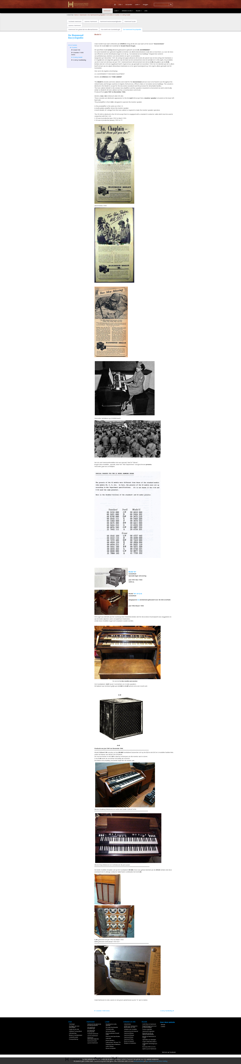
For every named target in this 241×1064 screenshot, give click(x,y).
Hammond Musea (129, 1033)
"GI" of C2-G (137, 594)
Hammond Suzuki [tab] (130, 21)
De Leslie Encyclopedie (112, 1027)
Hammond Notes (128, 1037)
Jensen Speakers (110, 1040)
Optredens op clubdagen (149, 1039)
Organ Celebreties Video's (149, 1041)
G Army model (125, 15)
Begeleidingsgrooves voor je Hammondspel (149, 1026)
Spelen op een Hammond (149, 1049)
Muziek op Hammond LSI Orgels (149, 1037)
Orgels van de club (74, 1029)
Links (145, 11)
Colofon (163, 1026)
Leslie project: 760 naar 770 (113, 1042)
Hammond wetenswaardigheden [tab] (110, 21)
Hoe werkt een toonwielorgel (91, 1028)
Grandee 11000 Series (103, 1011)
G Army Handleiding (79, 60)
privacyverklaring (139, 1061)
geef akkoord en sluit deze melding (156, 1061)
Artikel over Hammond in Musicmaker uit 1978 (130, 1026)
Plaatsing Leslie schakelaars (113, 1044)
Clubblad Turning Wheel (75, 1031)
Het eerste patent (110, 1031)
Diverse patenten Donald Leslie (112, 1033)
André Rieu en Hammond (149, 1024)
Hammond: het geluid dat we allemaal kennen (94, 1024)
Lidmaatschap (73, 1033)
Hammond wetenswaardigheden (93, 1038)
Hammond (107, 11)
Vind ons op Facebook (169, 1052)
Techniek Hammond (92, 1034)
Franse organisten (147, 1029)
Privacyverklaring (73, 1039)
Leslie (116, 11)
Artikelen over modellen (130, 1029)
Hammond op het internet (131, 1031)
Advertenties (127, 1024)
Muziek (138, 11)
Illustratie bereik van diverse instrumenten (148, 1033)
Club (120, 4)
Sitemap (163, 1024)
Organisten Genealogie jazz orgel (149, 1044)
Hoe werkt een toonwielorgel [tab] (110, 29)
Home (76, 15)
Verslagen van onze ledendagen (74, 1026)
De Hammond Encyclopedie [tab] (132, 29)
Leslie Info (108, 1038)
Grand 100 (76, 50)
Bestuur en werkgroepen (75, 1035)
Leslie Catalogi (109, 1046)
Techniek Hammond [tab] (74, 21)
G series (117, 15)
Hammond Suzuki (92, 1041)
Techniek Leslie (110, 1029)
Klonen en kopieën (111, 1048)
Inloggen (145, 4)
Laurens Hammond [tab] (90, 21)
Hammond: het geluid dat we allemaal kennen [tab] (83, 29)
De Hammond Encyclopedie (96, 15)
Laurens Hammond (92, 1035)
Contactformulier (73, 1037)
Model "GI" (132, 572)
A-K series (110, 15)
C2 (138, 600)
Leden (137, 4)
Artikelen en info (127, 11)
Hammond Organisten (148, 1031)
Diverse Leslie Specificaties (113, 1036)
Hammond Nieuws (129, 1035)
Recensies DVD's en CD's (149, 1047)
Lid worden (128, 4)
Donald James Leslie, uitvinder (111, 1024)
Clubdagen (72, 1024)
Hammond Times (128, 1039)
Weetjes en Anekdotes (130, 1043)
